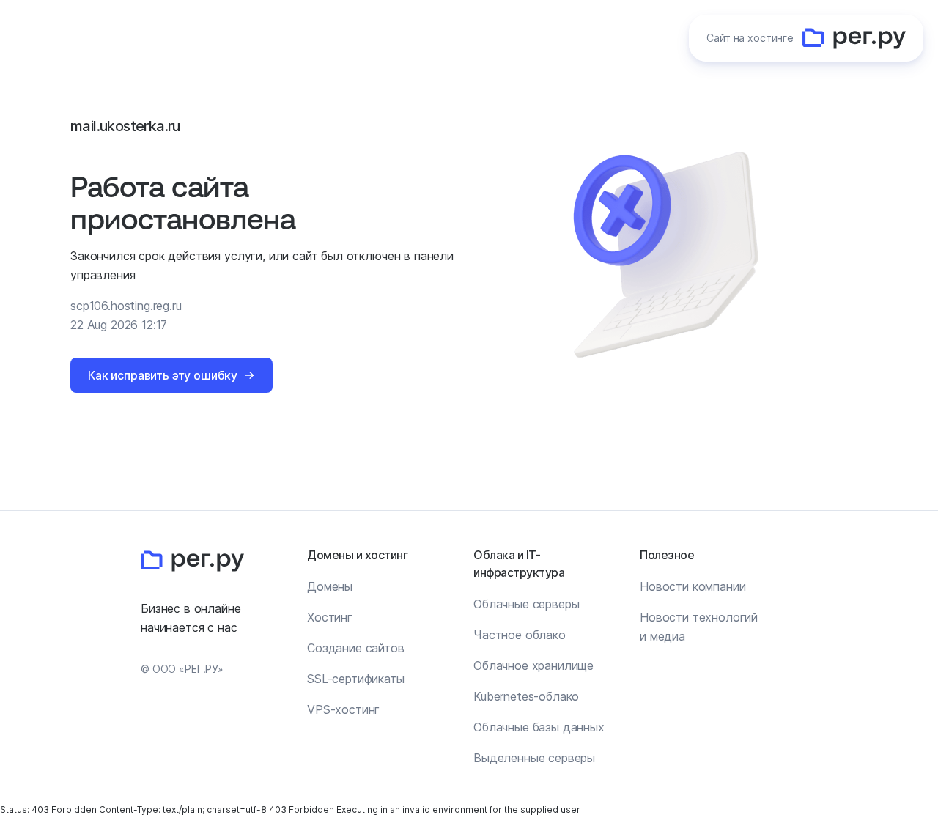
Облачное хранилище (533, 665)
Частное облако (519, 634)
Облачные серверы (526, 604)
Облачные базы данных (539, 727)
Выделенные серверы (534, 758)
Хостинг (329, 617)
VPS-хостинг (343, 709)
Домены (329, 586)
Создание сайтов (356, 648)
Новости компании (692, 586)
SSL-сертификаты (356, 678)
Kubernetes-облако (526, 696)
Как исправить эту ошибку (162, 375)
